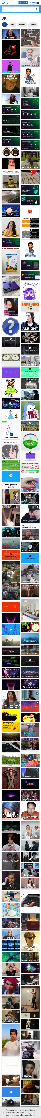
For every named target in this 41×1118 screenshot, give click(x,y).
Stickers (22, 24)
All (4, 24)
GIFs (12, 24)
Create (24, 2)
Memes (33, 24)
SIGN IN (32, 2)
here (34, 1115)
